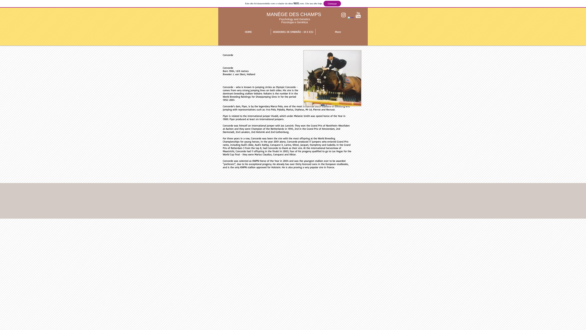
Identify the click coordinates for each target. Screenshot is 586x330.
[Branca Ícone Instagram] (343, 15)
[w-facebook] (351, 20)
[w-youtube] (358, 15)
